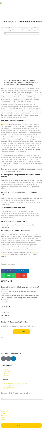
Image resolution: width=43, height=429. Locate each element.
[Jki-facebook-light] (3, 358)
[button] (8, 271)
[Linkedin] (13, 358)
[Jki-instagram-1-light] (8, 358)
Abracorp (5, 124)
